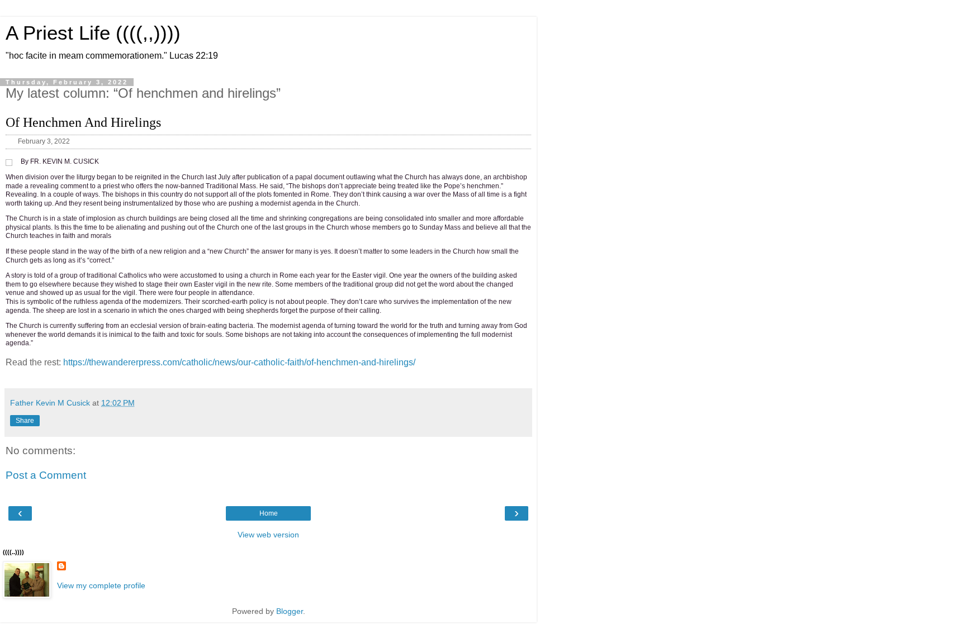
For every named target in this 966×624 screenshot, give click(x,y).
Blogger (289, 611)
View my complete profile (101, 585)
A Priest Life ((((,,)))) (93, 33)
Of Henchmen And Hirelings (83, 122)
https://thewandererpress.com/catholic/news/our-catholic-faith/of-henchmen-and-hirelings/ (239, 362)
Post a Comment (46, 475)
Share (25, 421)
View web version (268, 534)
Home (268, 513)
